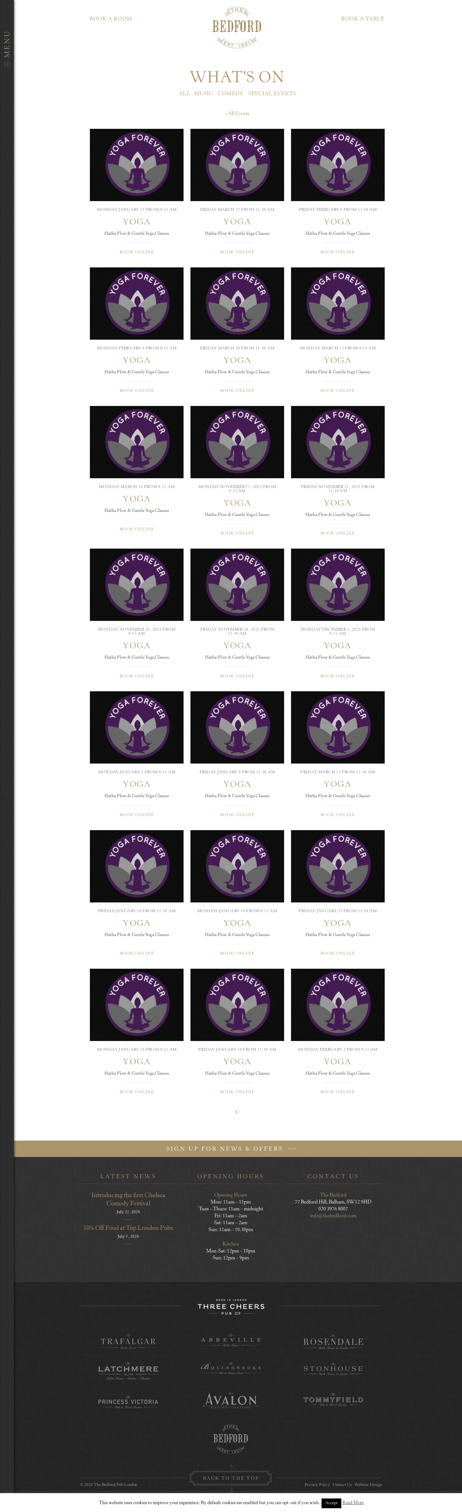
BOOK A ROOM (111, 19)
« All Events (237, 113)
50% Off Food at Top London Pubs (128, 1228)
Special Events (272, 93)
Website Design (368, 1485)
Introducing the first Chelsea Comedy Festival (128, 1199)
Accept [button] (331, 1503)
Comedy (231, 93)
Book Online (137, 252)
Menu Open (7, 756)
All (184, 93)
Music (203, 93)
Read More (353, 1503)
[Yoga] (137, 165)
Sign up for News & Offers (226, 1149)
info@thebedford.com (333, 1216)
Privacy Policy (317, 1485)
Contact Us (342, 1485)
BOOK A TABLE (362, 19)
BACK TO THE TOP (231, 1478)
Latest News (128, 1177)
